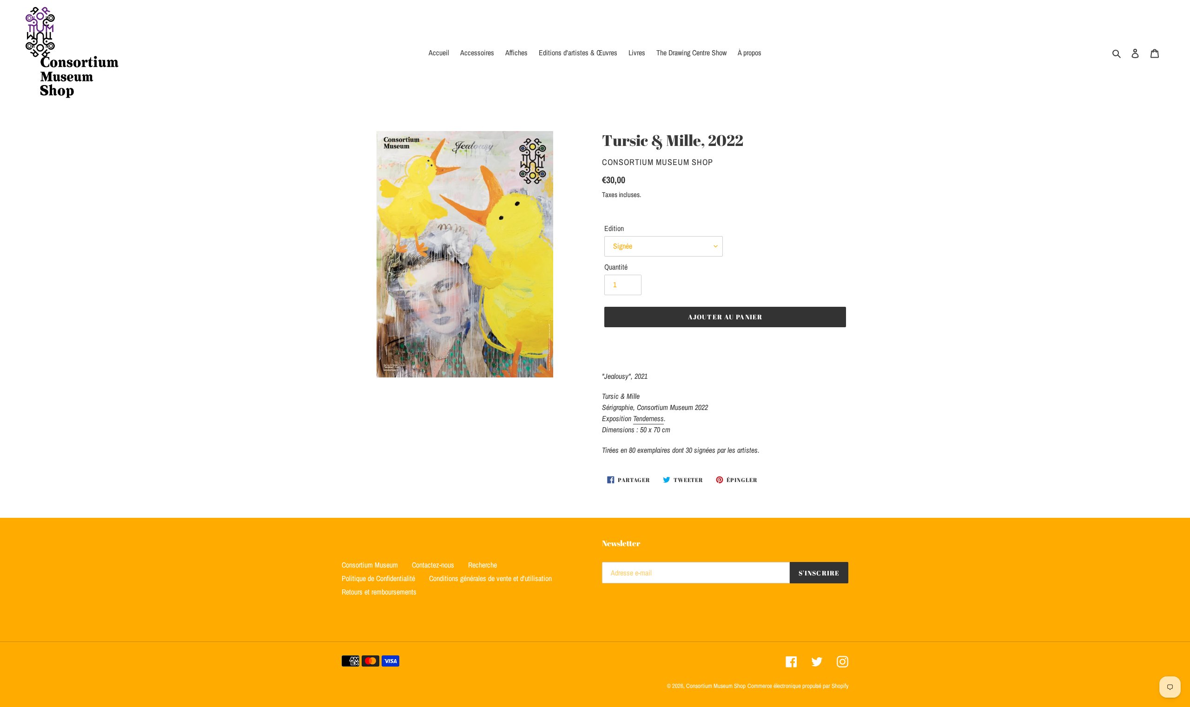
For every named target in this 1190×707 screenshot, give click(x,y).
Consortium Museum (370, 565)
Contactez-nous (433, 565)
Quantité (616, 267)
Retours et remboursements (379, 592)
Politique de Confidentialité (378, 578)
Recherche (482, 565)
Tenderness (648, 418)
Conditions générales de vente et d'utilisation (490, 578)
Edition (614, 228)
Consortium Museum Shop (716, 686)
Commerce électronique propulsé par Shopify (797, 686)
